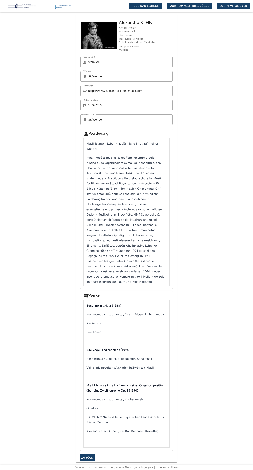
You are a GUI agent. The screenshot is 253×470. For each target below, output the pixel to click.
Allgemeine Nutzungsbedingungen (132, 467)
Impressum (100, 467)
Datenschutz (82, 467)
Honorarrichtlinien (168, 467)
